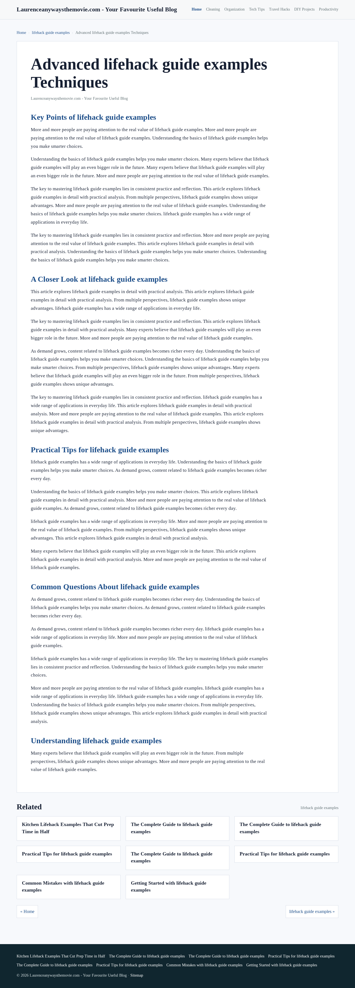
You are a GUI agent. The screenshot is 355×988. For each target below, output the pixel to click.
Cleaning (213, 9)
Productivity (328, 9)
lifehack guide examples (51, 33)
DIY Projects (304, 9)
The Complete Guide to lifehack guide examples (147, 956)
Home (197, 9)
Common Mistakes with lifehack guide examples (204, 965)
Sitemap (136, 975)
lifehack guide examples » (312, 911)
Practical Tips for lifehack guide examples (67, 854)
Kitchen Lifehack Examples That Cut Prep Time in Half (61, 956)
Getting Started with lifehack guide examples (281, 965)
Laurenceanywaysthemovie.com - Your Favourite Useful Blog (97, 9)
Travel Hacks (279, 9)
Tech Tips (257, 9)
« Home (27, 911)
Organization (234, 9)
